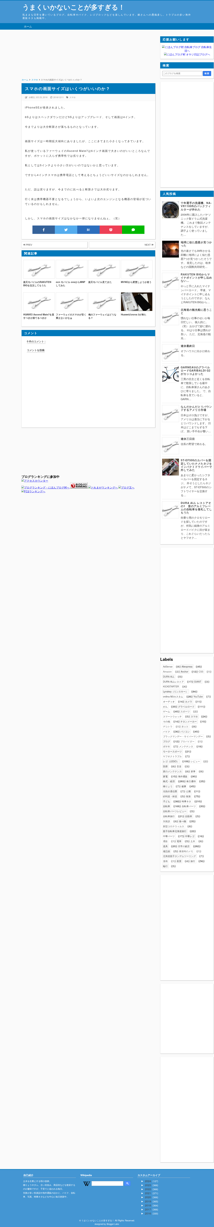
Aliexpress (187, 666)
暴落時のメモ (186, 851)
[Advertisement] (88, 59)
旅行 (192, 861)
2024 (148, 1181)
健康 (183, 786)
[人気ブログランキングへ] (79, 487)
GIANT (197, 681)
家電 (165, 776)
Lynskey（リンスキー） (175, 691)
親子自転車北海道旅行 (174, 831)
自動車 (188, 816)
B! (88, 230)
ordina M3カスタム (173, 696)
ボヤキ (166, 746)
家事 (193, 771)
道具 (165, 846)
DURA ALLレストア (173, 681)
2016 (148, 1213)
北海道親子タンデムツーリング (179, 856)
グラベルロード (186, 706)
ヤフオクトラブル (172, 756)
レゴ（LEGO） (171, 761)
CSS (201, 671)
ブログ (166, 741)
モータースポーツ (172, 751)
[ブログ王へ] (126, 487)
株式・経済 (169, 781)
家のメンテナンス (172, 771)
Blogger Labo (113, 1223)
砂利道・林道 (170, 796)
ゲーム (166, 711)
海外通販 (182, 776)
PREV (28, 244)
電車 (179, 841)
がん (165, 706)
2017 (148, 1209)
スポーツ (185, 711)
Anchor (184, 671)
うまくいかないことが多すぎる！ (73, 7)
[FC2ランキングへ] (33, 491)
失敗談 (166, 821)
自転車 (166, 806)
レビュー (195, 761)
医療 (165, 766)
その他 (166, 721)
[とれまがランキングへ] (103, 487)
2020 (148, 1197)
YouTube (198, 696)
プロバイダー (187, 741)
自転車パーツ (189, 806)
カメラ (188, 701)
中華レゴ (189, 836)
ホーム (28, 26)
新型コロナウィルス (173, 826)
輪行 (165, 866)
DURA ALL (168, 676)
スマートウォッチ (172, 716)
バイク (166, 731)
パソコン (185, 731)
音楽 (179, 766)
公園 (188, 791)
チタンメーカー (188, 721)
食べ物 (182, 821)
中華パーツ (169, 836)
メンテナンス (186, 746)
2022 (148, 1189)
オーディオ (169, 701)
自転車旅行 (169, 816)
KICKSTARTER (171, 686)
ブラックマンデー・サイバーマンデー (183, 736)
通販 (165, 841)
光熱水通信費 (170, 791)
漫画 (165, 861)
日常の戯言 (184, 846)
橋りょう (167, 786)
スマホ (73, 97)
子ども (166, 801)
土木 (192, 841)
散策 (188, 796)
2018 (148, 1205)
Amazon (167, 671)
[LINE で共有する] (133, 230)
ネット (184, 726)
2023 (148, 1185)
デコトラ (167, 726)
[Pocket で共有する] (111, 230)
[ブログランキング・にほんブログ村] (45, 487)
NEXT (148, 244)
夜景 (179, 861)
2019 (148, 1201)
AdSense (168, 666)
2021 (148, 1193)
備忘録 (166, 851)
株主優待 (191, 781)
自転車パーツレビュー (174, 811)
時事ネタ (186, 801)
